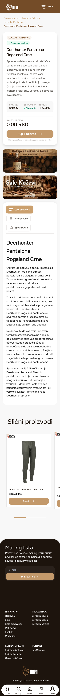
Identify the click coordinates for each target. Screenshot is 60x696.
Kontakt (9, 632)
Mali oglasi (10, 627)
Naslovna (8, 18)
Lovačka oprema (40, 623)
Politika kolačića (13, 654)
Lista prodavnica (13, 623)
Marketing (10, 636)
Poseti (26, 501)
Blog (7, 619)
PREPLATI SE (28, 576)
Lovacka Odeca (30, 18)
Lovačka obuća (40, 615)
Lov (18, 18)
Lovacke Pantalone (14, 22)
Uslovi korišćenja (14, 658)
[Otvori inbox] (41, 688)
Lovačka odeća (40, 619)
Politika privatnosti (14, 650)
